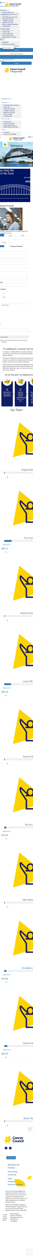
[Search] (15, 48)
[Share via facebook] (10, 161)
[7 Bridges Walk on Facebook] (6, 1148)
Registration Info (6, 99)
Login (16, 63)
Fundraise (4, 102)
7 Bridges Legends (7, 21)
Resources (7, 107)
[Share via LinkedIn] (15, 161)
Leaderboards (6, 26)
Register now (11, 1155)
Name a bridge (8, 114)
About (3, 129)
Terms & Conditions (14, 1220)
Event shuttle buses (8, 35)
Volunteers (5, 42)
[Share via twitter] (12, 161)
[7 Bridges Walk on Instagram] (10, 1148)
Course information (7, 33)
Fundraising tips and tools (9, 17)
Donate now (11, 1158)
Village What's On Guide (11, 127)
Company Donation (16, 246)
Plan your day (5, 119)
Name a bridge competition (10, 24)
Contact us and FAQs (8, 44)
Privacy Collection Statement (16, 1216)
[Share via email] (13, 161)
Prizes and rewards (7, 19)
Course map (5, 31)
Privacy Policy (14, 1214)
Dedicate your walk (7, 22)
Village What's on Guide (9, 37)
